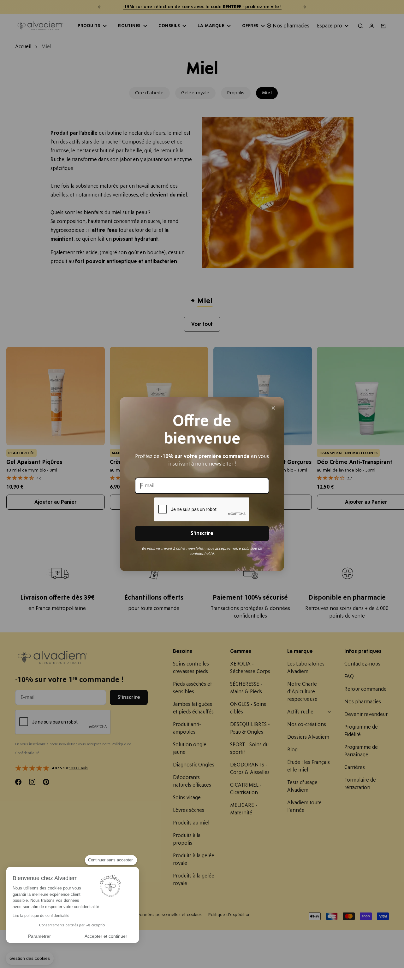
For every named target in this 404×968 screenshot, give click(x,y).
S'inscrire (202, 533)
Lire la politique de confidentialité (41, 915)
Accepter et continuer (106, 936)
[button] (30, 958)
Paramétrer (39, 936)
